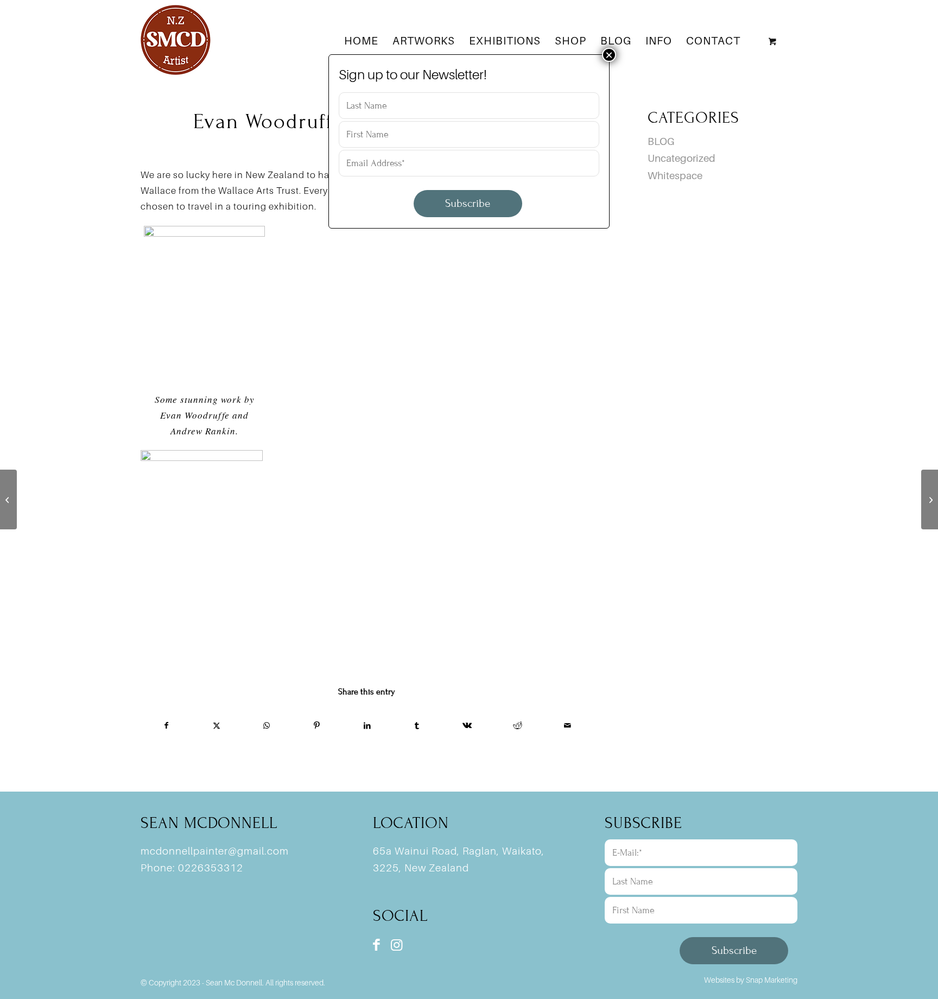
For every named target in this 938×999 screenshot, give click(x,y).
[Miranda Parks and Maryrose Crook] (8, 499)
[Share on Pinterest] (316, 725)
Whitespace (675, 175)
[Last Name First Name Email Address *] (469, 154)
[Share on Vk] (467, 725)
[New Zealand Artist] (176, 40)
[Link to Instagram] (396, 945)
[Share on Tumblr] (417, 725)
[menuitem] (361, 40)
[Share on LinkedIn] (366, 725)
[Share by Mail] (567, 725)
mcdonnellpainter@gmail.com (215, 851)
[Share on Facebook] (166, 725)
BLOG (661, 141)
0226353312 (210, 868)
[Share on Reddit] (517, 725)
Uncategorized (681, 158)
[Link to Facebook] (376, 945)
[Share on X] (216, 725)
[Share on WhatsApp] (266, 725)
